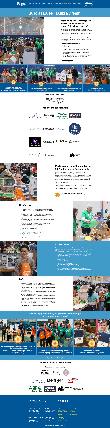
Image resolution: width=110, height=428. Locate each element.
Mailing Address (32, 416)
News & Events (73, 413)
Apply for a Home (61, 413)
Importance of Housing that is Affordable (29, 233)
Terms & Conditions (62, 418)
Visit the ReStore (61, 415)
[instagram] (61, 401)
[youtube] (63, 401)
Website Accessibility (62, 420)
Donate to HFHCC (73, 414)
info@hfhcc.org (35, 413)
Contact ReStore (61, 410)
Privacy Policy (60, 417)
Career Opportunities (62, 411)
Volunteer (60, 414)
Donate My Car (73, 411)
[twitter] (65, 401)
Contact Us (60, 408)
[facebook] (58, 401)
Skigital (63, 425)
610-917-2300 (48, 420)
